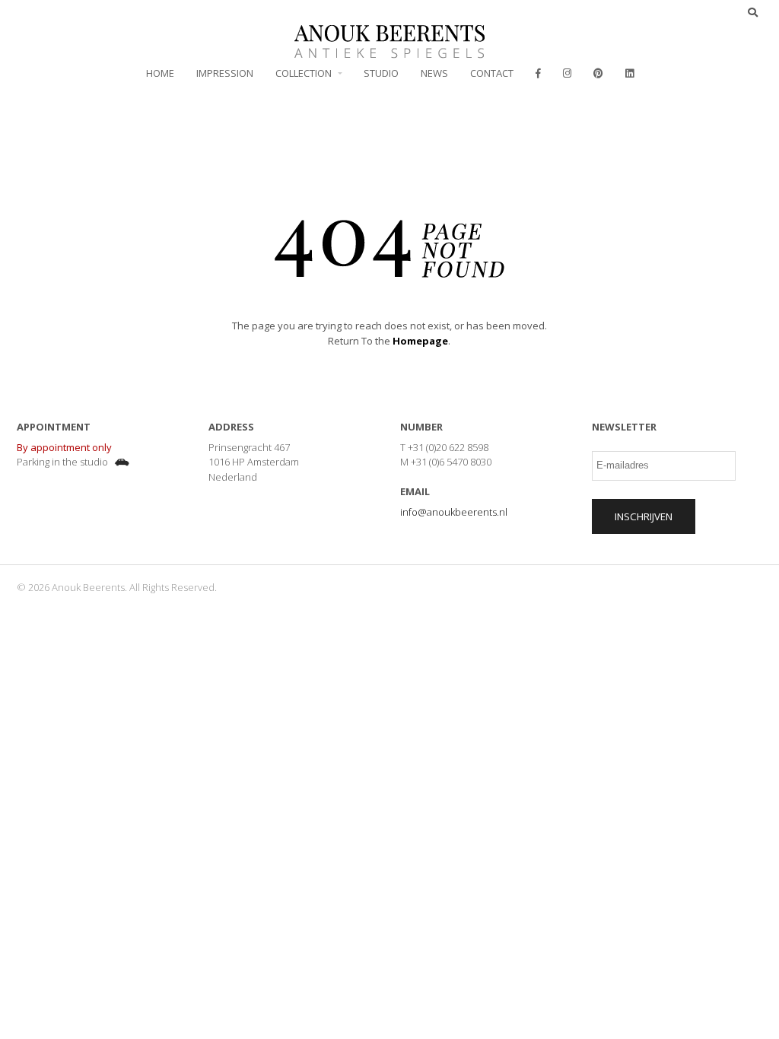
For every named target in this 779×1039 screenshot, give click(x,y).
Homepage (420, 341)
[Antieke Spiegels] (389, 50)
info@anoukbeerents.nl (453, 512)
